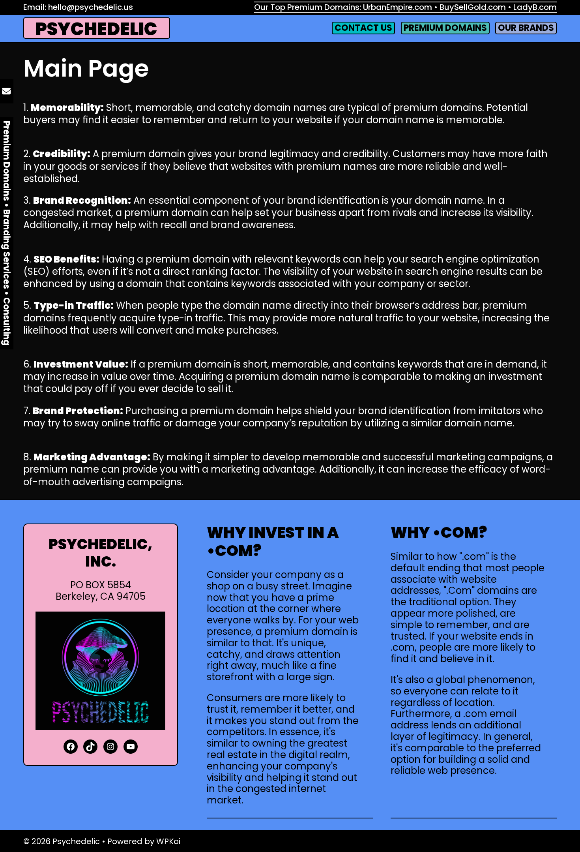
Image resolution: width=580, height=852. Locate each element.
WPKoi (168, 841)
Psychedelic (96, 29)
